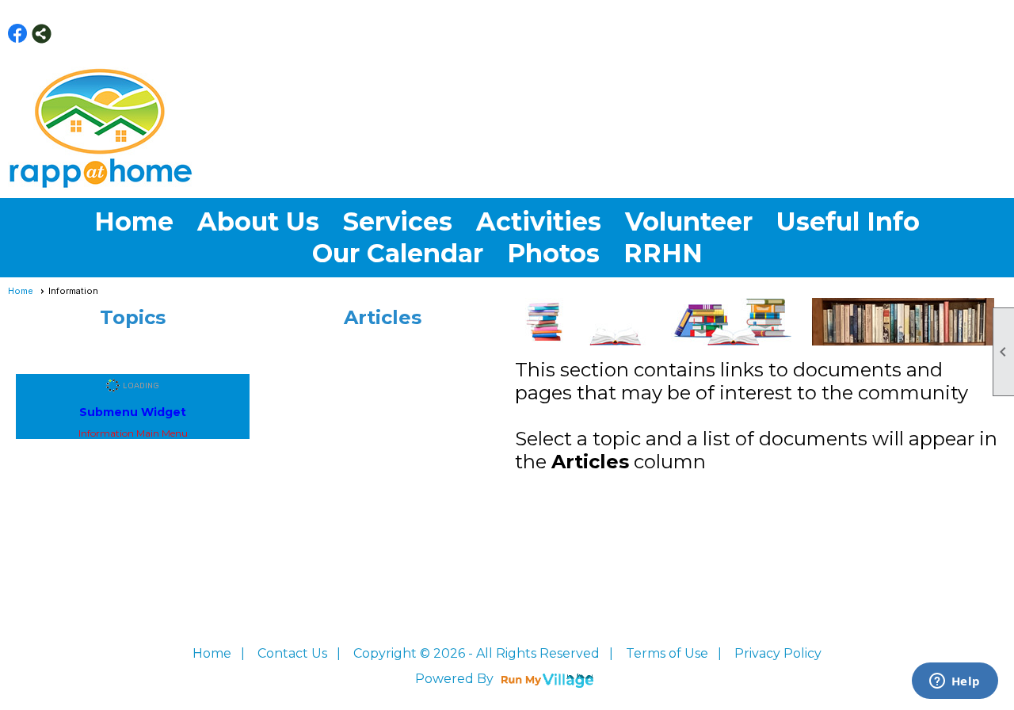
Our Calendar (397, 253)
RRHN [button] (663, 253)
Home (133, 221)
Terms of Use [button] (667, 653)
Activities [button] (538, 221)
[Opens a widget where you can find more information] (954, 682)
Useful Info (848, 221)
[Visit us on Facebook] (18, 34)
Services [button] (397, 221)
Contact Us (292, 653)
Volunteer (689, 221)
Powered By (456, 678)
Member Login (979, 33)
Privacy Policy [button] (777, 653)
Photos (553, 253)
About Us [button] (258, 221)
